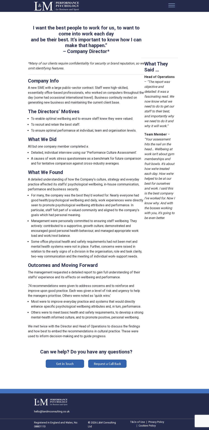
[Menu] (171, 6)
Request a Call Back (107, 364)
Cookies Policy (147, 425)
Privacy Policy (156, 422)
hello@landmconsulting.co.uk (52, 411)
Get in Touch (65, 364)
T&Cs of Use (137, 422)
